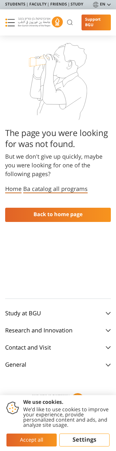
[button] (10, 22)
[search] (70, 22)
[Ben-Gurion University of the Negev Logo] (40, 22)
